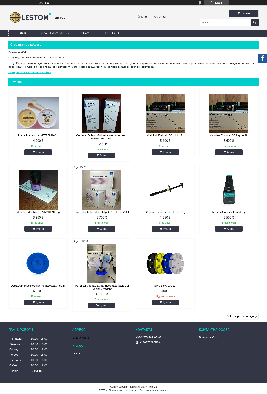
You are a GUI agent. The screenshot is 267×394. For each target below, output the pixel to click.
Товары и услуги (52, 33)
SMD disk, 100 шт (165, 285)
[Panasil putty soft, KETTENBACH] (38, 113)
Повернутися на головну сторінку (29, 72)
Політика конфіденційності (154, 390)
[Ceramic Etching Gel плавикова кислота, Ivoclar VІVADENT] (101, 113)
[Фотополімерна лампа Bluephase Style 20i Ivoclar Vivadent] (101, 263)
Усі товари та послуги (241, 316)
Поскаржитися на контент (123, 390)
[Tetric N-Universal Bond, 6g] (229, 190)
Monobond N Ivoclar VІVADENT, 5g (38, 212)
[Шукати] (255, 22)
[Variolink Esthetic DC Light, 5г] (165, 113)
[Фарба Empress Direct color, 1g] (165, 190)
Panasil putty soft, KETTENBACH (38, 135)
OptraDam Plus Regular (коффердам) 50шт (38, 285)
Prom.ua (152, 386)
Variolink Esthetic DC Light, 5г (165, 135)
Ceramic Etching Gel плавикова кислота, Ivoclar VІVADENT (101, 137)
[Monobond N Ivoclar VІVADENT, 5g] (38, 190)
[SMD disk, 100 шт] (165, 263)
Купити (40, 152)
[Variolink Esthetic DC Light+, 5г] (229, 113)
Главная (22, 33)
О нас (85, 33)
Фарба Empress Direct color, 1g (165, 212)
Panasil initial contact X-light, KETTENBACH (102, 212)
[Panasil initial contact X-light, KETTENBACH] (101, 190)
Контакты (112, 33)
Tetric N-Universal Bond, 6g (229, 212)
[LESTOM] (30, 23)
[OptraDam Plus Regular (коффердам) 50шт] (38, 263)
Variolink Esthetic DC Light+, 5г (229, 135)
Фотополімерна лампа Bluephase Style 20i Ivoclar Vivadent (102, 287)
